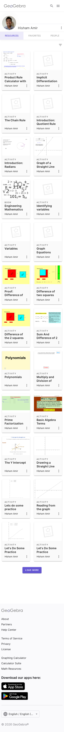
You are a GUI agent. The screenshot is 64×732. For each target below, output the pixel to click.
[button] (31, 570)
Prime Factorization (14, 421)
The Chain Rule (15, 120)
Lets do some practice (14, 507)
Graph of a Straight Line (45, 164)
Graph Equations (44, 250)
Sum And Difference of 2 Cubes (47, 338)
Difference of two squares (46, 293)
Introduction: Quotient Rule (46, 122)
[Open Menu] (58, 6)
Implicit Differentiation (47, 79)
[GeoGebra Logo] (14, 6)
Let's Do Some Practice (14, 549)
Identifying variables (44, 207)
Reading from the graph (46, 507)
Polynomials (13, 377)
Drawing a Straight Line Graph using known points (46, 468)
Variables (11, 248)
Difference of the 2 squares (14, 336)
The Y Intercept (15, 462)
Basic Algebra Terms (46, 421)
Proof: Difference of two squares (14, 295)
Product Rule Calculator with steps (15, 81)
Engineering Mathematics (14, 207)
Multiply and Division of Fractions (45, 380)
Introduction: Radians (14, 164)
